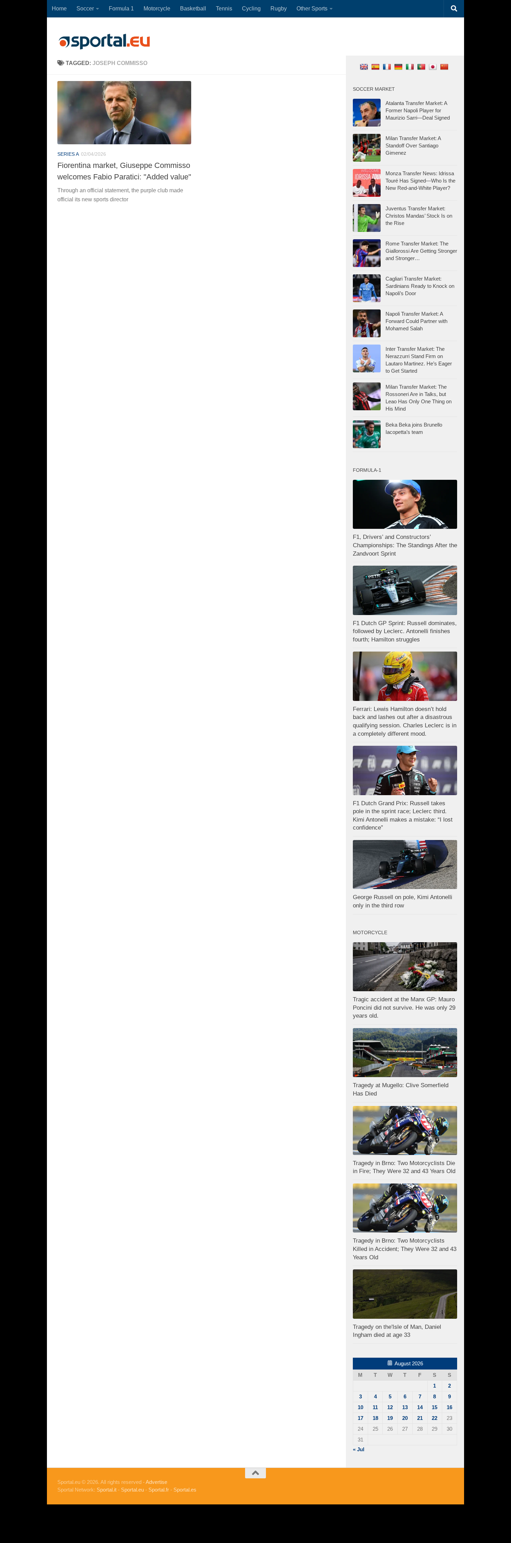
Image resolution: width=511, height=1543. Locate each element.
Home (59, 8)
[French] (388, 66)
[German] (399, 66)
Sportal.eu (132, 1490)
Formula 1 (121, 8)
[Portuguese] (422, 66)
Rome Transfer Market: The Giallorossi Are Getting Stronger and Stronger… (421, 251)
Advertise (156, 1482)
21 (420, 1418)
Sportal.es (184, 1490)
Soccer (85, 8)
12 (390, 1407)
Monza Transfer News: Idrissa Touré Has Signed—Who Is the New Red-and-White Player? (420, 180)
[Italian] (411, 66)
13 (405, 1407)
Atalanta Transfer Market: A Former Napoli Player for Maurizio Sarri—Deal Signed (418, 110)
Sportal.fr (158, 1490)
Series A (68, 154)
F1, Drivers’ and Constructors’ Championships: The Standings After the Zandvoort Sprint (405, 545)
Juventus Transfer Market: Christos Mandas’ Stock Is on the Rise (419, 215)
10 (360, 1407)
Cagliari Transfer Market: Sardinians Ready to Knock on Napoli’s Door (420, 286)
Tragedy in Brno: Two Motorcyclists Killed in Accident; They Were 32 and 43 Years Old (404, 1248)
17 (360, 1418)
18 (375, 1418)
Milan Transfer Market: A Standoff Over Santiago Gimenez (413, 145)
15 (434, 1407)
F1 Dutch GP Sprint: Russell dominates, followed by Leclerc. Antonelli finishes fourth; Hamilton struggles (405, 631)
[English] (365, 66)
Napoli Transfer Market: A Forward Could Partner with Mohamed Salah (416, 321)
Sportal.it (106, 1490)
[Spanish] (376, 66)
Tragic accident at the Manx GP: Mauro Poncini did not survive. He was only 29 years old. (404, 1007)
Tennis (224, 8)
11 (375, 1407)
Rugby (278, 8)
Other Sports (312, 8)
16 (449, 1407)
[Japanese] (434, 66)
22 (434, 1418)
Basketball (193, 8)
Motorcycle (157, 8)
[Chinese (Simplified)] (445, 66)
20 (405, 1418)
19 (390, 1418)
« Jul (358, 1449)
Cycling (251, 8)
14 (420, 1407)
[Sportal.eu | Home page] (104, 41)
